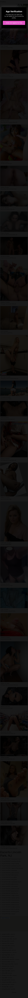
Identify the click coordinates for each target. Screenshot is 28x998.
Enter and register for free (14, 23)
